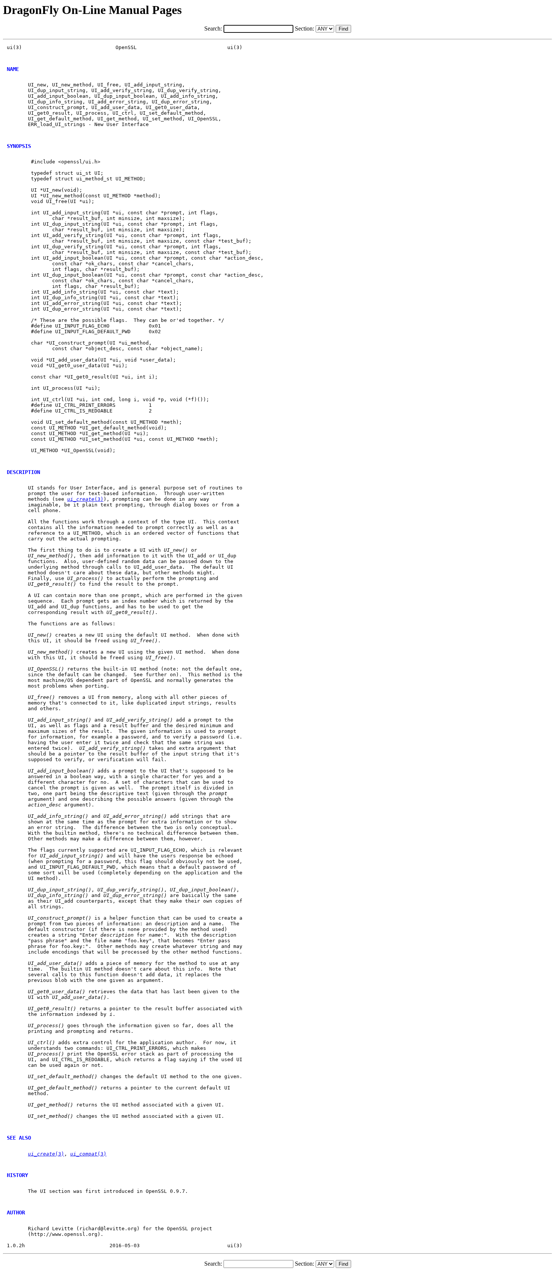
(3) (85, 499)
